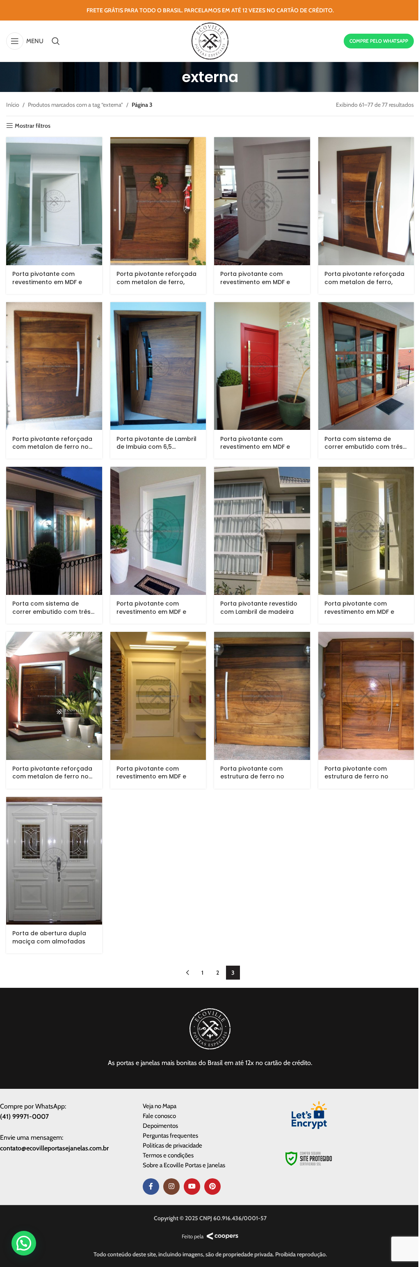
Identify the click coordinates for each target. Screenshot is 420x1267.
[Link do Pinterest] (212, 1186)
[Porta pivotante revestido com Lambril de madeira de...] (262, 531)
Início (12, 104)
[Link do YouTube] (192, 1186)
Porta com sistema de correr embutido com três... (365, 443)
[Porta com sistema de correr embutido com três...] (366, 366)
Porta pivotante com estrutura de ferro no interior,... (252, 776)
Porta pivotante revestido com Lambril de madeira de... (258, 611)
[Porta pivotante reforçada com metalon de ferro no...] (54, 366)
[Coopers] (222, 1236)
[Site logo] (210, 40)
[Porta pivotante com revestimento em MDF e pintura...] (54, 201)
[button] (23, 1243)
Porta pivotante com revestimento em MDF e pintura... (47, 282)
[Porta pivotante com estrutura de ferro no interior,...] (262, 696)
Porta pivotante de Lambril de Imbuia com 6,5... (156, 443)
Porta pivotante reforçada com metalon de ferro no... (52, 443)
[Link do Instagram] (171, 1186)
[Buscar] (56, 41)
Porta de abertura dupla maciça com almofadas (49, 937)
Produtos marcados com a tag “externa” (75, 104)
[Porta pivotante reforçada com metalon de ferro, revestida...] (158, 201)
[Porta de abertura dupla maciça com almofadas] (54, 861)
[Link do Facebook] (151, 1186)
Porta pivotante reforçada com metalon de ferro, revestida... (156, 282)
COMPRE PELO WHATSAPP (378, 41)
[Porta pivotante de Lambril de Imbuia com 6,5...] (158, 366)
